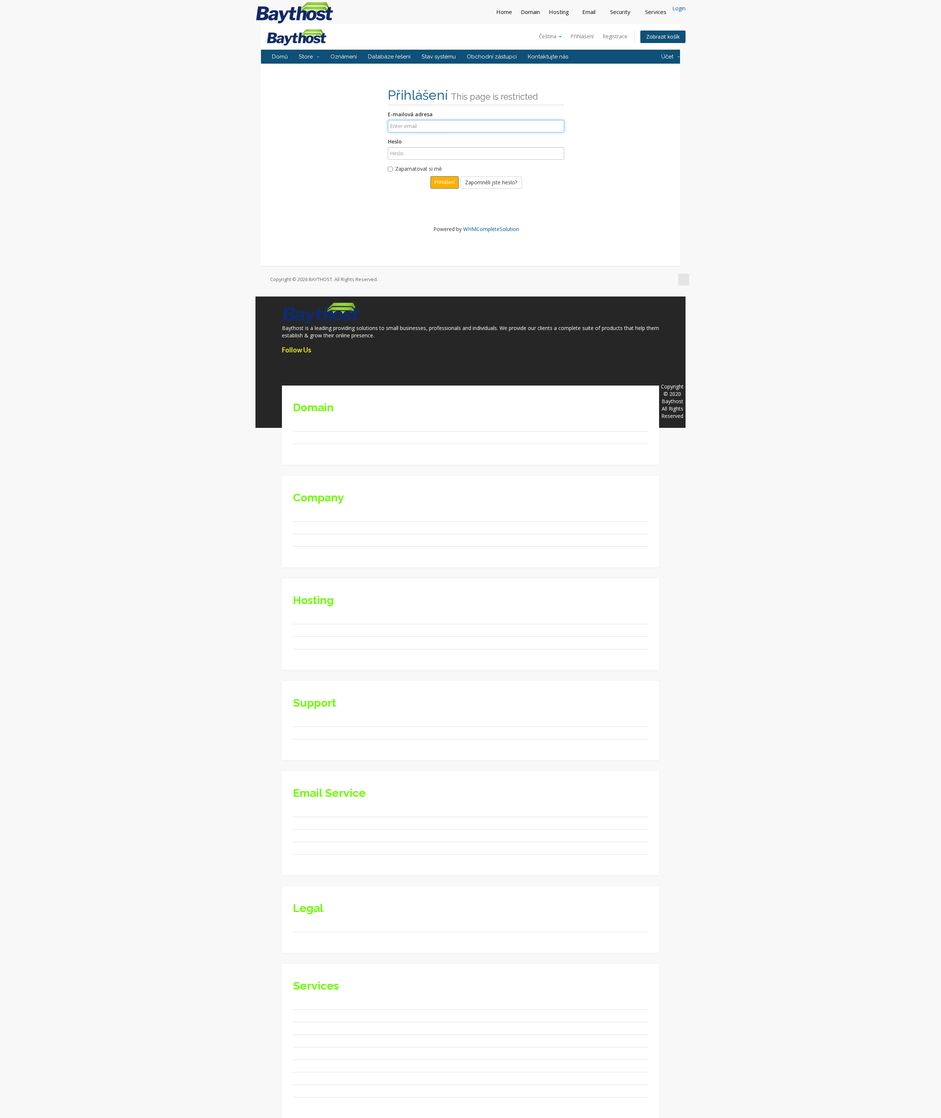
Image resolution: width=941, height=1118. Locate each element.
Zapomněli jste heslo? (491, 182)
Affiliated (311, 527)
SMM (307, 1078)
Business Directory (323, 1040)
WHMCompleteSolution (491, 229)
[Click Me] (285, 366)
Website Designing (323, 1003)
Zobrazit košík (663, 36)
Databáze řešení (389, 56)
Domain (530, 11)
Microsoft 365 (317, 835)
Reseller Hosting (320, 630)
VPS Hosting (315, 642)
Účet (668, 56)
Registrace (614, 36)
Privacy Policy (317, 925)
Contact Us (314, 720)
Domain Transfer (321, 449)
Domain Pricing (319, 437)
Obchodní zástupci (492, 56)
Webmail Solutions (323, 847)
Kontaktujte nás (548, 56)
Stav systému (439, 56)
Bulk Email (313, 1090)
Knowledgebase (320, 732)
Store (307, 56)
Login (679, 8)
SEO (306, 1053)
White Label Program (326, 655)
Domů (280, 56)
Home (504, 11)
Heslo (395, 141)
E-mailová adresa (410, 114)
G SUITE (310, 810)
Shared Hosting (319, 617)
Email (589, 11)
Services (656, 11)
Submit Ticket (317, 745)
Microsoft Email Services (330, 860)
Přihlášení (582, 36)
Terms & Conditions (324, 937)
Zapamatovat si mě (418, 168)
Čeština (548, 36)
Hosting (559, 11)
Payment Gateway (322, 1015)
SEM (306, 1065)
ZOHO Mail (314, 822)
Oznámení (343, 56)
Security (621, 11)
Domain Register (321, 424)
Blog (306, 552)
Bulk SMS (312, 1103)
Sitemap (310, 539)
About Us (312, 514)
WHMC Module (319, 1028)
